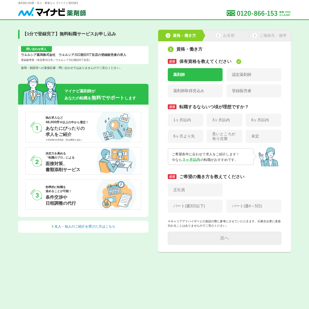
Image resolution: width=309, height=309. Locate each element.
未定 (255, 136)
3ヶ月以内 (221, 120)
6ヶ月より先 (184, 136)
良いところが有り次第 (223, 136)
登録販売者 (241, 91)
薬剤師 (179, 74)
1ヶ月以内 (182, 120)
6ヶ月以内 (260, 120)
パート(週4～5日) (247, 206)
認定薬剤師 (241, 74)
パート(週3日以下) (189, 206)
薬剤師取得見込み (188, 91)
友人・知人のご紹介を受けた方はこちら (85, 226)
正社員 (179, 190)
